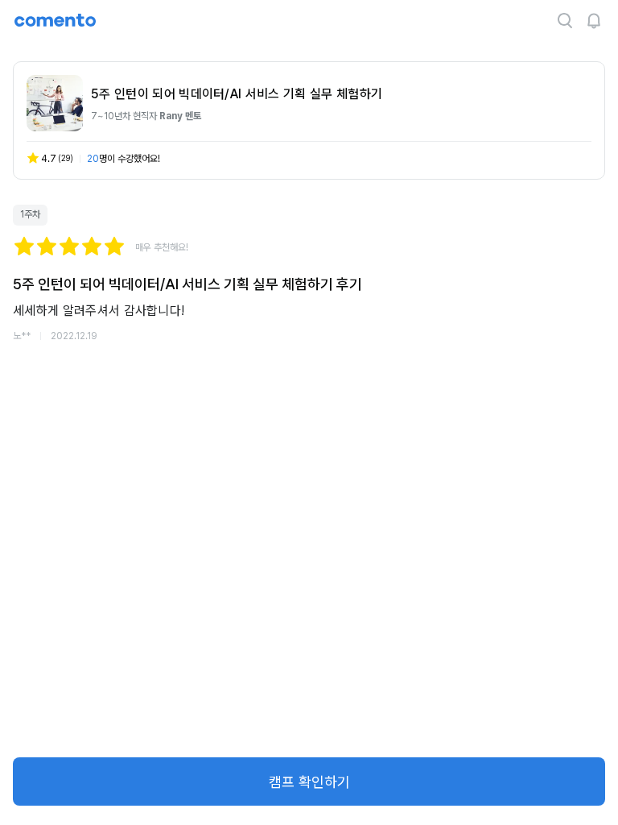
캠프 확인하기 (309, 781)
